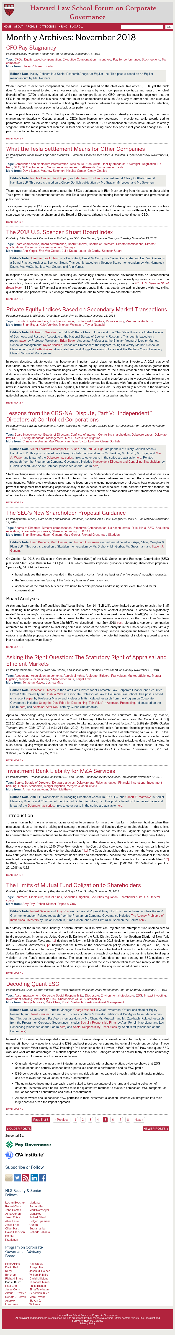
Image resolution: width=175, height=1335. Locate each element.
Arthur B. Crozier (15, 1293)
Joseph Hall (36, 1267)
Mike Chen (53, 1002)
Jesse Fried (12, 1224)
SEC (17, 167)
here (138, 457)
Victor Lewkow (89, 441)
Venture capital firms (139, 321)
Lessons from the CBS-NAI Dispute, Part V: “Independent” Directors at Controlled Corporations (79, 416)
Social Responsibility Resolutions (95, 1027)
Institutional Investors (90, 321)
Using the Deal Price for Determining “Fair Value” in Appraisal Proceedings (87, 702)
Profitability (41, 999)
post (120, 622)
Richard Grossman (94, 534)
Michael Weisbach (71, 324)
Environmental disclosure (117, 995)
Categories (48, 26)
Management (54, 438)
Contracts (21, 897)
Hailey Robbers (33, 66)
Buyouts (20, 321)
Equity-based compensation (42, 59)
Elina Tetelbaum (39, 1289)
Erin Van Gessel (49, 250)
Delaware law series (60, 457)
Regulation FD (151, 164)
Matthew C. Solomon (89, 178)
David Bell (11, 1267)
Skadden (114, 534)
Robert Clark (13, 1206)
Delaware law (85, 782)
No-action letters (119, 528)
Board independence (28, 434)
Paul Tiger (71, 441)
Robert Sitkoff (37, 1217)
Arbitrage (92, 675)
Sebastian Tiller (39, 1293)
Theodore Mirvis (39, 1282)
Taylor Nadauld (95, 324)
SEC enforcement (33, 167)
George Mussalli (33, 1002)
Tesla (119, 167)
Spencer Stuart (112, 250)
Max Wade (56, 441)
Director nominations (129, 244)
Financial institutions (131, 782)
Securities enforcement (62, 167)
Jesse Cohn (12, 1289)
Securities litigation (87, 438)
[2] (167, 859)
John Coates (13, 1210)
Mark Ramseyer (39, 1210)
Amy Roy (29, 904)
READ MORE (14, 138)
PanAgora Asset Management (104, 1002)
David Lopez (31, 170)
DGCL (16, 438)
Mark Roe (35, 1213)
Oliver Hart (11, 1228)
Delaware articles (63, 782)
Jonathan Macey (33, 682)
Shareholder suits (62, 679)
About (18, 26)
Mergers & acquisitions (34, 679)
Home (7, 26)
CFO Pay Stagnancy (31, 47)
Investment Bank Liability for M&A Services (60, 771)
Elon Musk (93, 164)
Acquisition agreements (46, 675)
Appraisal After (45, 707)
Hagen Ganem (52, 534)
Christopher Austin (35, 441)
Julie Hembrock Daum (44, 258)
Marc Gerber (72, 534)
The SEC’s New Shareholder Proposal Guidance (66, 513)
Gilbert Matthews (61, 789)
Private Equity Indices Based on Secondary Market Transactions (86, 309)
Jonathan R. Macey (43, 690)
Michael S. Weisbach (44, 332)
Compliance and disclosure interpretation (41, 164)
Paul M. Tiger (95, 449)
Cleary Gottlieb (97, 170)
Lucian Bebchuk (15, 1202)
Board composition (27, 244)
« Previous (61, 1119)
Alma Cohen (13, 1213)
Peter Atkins (12, 1263)
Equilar (49, 66)
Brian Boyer (30, 324)
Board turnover (77, 244)
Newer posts (156, 1129)
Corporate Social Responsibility (62, 995)
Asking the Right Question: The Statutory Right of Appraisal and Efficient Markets (86, 660)
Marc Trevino (37, 1296)
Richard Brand (14, 1278)
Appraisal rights (74, 675)
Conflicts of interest (83, 434)
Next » (139, 1119)
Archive (31, 26)
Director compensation (57, 528)
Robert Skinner (46, 904)
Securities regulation (104, 897)
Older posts (19, 1129)
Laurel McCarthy (89, 250)
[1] (86, 850)
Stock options (151, 59)
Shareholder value (70, 999)
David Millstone (39, 1278)
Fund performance (62, 321)
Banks (19, 782)
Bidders (104, 675)
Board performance (53, 244)
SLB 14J (84, 531)
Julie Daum (69, 250)
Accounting (22, 675)
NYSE (69, 438)
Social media (105, 167)
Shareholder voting (64, 531)
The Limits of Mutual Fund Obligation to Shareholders (73, 885)
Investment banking (19, 999)
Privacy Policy (87, 1323)
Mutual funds (53, 897)
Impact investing (155, 995)
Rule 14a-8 (139, 528)
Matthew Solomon (52, 170)
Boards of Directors (101, 244)
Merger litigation (54, 786)
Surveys (69, 247)
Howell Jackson (15, 1232)
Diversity (31, 247)
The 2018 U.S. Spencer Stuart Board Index (59, 232)
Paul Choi (11, 1285)
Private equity (115, 321)
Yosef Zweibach (72, 1002)
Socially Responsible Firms (99, 1022)
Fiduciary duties (105, 782)
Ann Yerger (30, 250)
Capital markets (37, 321)
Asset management (27, 995)
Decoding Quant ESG (32, 984)
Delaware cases (142, 434)
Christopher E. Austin (65, 449)
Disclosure (77, 164)
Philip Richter (37, 1285)
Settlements (87, 167)
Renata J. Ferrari (15, 1296)
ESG (139, 995)
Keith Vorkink (48, 324)
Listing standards (33, 438)
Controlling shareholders (114, 434)
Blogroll (76, 26)
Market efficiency (139, 675)
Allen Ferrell (12, 1221)
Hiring (63, 26)
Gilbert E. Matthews (138, 797)
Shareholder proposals (35, 531)
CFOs (18, 59)
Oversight (133, 164)
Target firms (84, 679)
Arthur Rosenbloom (35, 789)
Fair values (118, 675)
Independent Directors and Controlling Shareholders (127, 461)
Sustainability (92, 999)
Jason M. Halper (39, 1270)
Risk (9, 167)
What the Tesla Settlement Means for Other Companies (75, 149)
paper (23, 340)
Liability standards (114, 164)
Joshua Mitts (54, 682)
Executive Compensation (79, 59)
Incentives (104, 59)
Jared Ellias (12, 1217)
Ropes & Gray (67, 904)
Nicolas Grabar (76, 170)
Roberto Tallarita (39, 1232)
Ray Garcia (36, 1263)
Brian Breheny (32, 534)
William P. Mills (38, 1274)
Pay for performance (126, 59)
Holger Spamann (40, 1221)
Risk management (50, 247)
